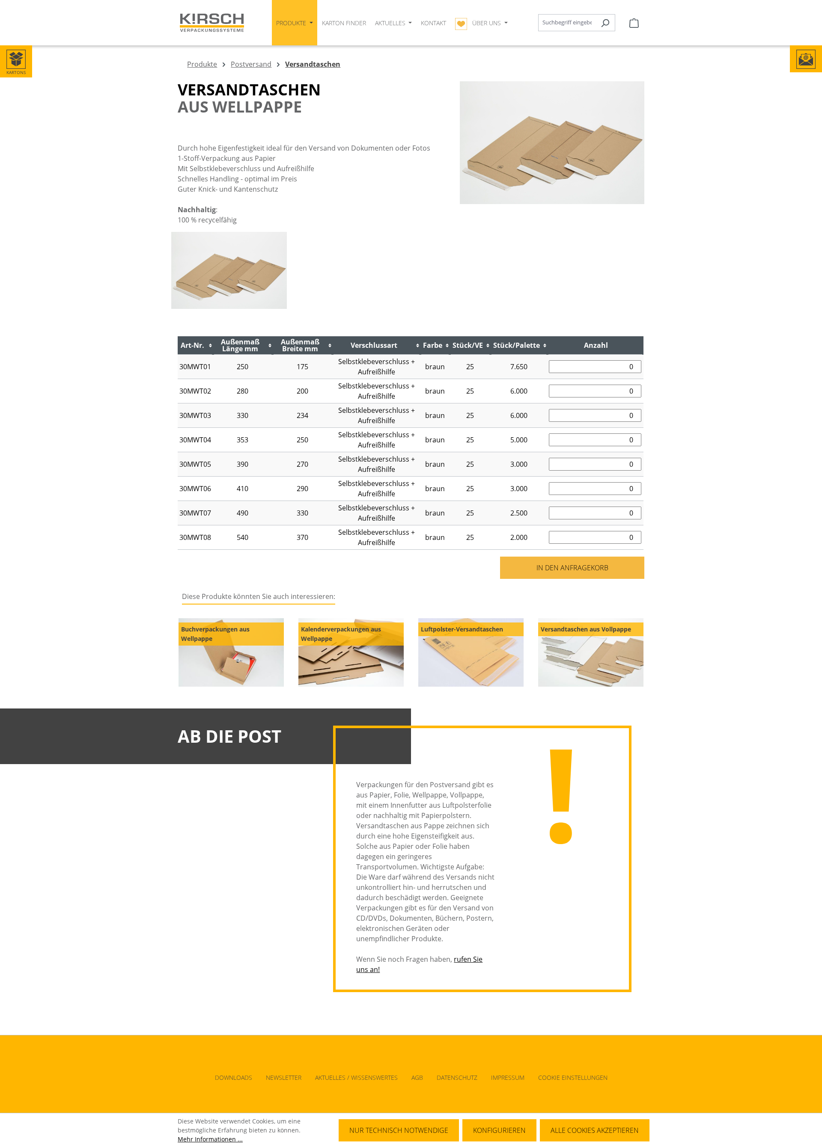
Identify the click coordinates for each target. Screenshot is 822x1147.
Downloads (233, 1077)
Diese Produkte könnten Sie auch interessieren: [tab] (258, 596)
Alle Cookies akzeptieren (595, 1130)
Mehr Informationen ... (210, 1139)
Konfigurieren (499, 1130)
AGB (417, 1077)
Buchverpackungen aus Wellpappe (215, 634)
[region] (411, 652)
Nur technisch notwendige (398, 1130)
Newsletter (283, 1077)
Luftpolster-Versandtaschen (462, 629)
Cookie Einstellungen (573, 1077)
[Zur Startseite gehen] (212, 23)
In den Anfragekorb (572, 567)
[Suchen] (605, 22)
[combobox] (567, 22)
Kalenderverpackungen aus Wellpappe (341, 634)
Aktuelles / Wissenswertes (356, 1077)
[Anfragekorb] (634, 22)
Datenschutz (457, 1077)
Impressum (507, 1077)
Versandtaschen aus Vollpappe (586, 629)
